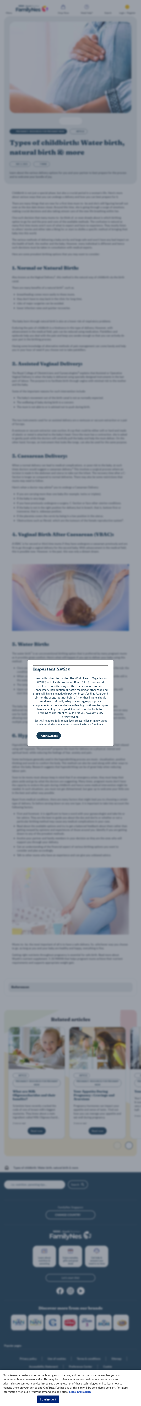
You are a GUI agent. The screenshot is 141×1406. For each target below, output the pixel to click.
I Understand (48, 1399)
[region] (70, 1388)
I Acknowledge (49, 736)
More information (80, 1392)
